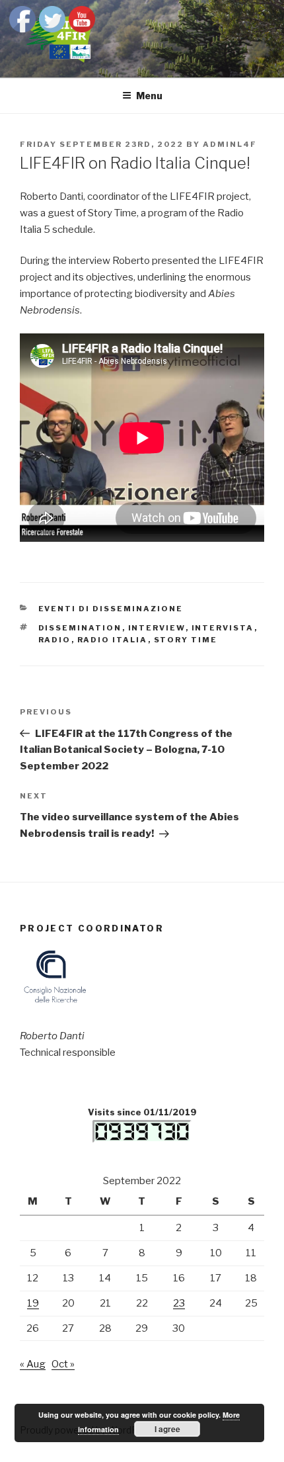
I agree (167, 1429)
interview (157, 627)
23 (179, 1303)
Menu (149, 95)
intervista (223, 627)
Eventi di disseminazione (111, 608)
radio (54, 639)
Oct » (63, 1364)
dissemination (80, 627)
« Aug (33, 1364)
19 (33, 1303)
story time (186, 639)
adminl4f (230, 144)
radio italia (112, 639)
